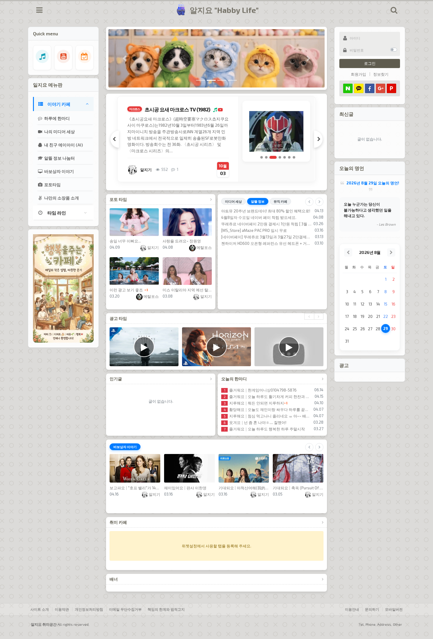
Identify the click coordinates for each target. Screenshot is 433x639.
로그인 (370, 63)
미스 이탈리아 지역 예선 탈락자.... (187, 290)
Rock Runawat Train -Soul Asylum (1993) (273, 211)
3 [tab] (271, 157)
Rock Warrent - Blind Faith (260, 217)
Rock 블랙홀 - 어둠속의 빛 (260, 249)
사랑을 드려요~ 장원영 (182, 241)
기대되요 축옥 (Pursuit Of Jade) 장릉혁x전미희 (298, 488)
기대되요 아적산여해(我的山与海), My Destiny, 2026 (244, 488)
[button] (124, 58)
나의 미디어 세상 (59, 131)
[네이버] (348, 88)
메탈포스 (204, 247)
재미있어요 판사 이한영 (185, 488)
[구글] (380, 88)
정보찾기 (381, 74)
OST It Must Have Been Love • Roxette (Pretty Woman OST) (278, 243)
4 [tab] (277, 157)
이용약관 (62, 609)
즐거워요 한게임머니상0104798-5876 (260, 390)
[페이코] (391, 88)
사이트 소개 (39, 609)
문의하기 (372, 609)
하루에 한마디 (56, 118)
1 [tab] (261, 157)
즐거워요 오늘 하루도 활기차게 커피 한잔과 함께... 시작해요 (268, 396)
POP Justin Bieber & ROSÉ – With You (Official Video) (278, 230)
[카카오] (358, 88)
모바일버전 (394, 609)
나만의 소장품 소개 (61, 197)
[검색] (394, 10)
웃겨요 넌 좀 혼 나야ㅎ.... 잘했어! (255, 422)
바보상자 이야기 (58, 171)
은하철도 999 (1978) (164, 109)
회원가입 (358, 74)
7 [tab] (293, 157)
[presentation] (309, 316)
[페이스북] (369, 88)
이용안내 (352, 609)
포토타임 (52, 184)
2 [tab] (266, 157)
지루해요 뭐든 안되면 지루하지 (254, 403)
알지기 (152, 247)
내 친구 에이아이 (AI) (63, 144)
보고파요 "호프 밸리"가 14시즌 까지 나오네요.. (135, 488)
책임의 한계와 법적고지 (166, 609)
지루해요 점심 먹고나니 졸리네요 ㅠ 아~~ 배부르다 (268, 416)
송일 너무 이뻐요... (125, 241)
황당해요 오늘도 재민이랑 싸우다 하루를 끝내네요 (268, 409)
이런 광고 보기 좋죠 (126, 290)
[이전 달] (348, 252)
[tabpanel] (217, 139)
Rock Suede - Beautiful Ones (263, 224)
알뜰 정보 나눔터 (59, 158)
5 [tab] (284, 157)
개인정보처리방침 (89, 609)
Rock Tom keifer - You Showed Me (267, 237)
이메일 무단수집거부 (125, 609)
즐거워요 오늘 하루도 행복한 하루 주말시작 (264, 429)
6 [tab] (289, 157)
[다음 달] (391, 252)
